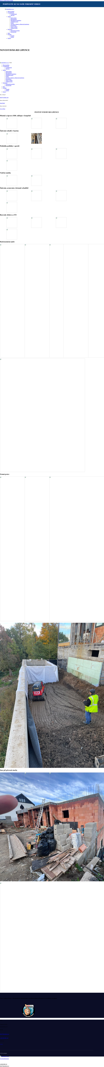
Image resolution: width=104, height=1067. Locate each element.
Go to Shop (2, 108)
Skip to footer (10, 0)
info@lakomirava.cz (4, 1034)
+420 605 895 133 (4, 1038)
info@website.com (4, 97)
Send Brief (2, 103)
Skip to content (3, 0)
